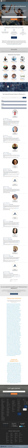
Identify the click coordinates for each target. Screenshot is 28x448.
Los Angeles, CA (12, 440)
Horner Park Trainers (18, 368)
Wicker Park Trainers (12, 364)
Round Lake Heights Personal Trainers (16, 352)
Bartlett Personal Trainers (10, 327)
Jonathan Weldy (6, 271)
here (13, 424)
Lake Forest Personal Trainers (10, 348)
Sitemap (13, 411)
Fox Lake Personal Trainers (10, 354)
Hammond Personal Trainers (15, 342)
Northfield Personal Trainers (10, 338)
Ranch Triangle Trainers (16, 369)
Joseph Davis (6, 78)
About (7, 400)
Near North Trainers (18, 375)
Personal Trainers (15, 328)
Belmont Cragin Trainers (13, 363)
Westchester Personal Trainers (13, 308)
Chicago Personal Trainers (15, 329)
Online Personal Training (8, 412)
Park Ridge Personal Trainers (17, 326)
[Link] (3, 1)
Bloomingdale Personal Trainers (11, 318)
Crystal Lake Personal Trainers (13, 349)
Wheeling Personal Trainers (10, 337)
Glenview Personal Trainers (15, 335)
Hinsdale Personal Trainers (10, 303)
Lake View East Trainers (16, 378)
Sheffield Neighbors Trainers (14, 370)
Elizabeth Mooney (7, 169)
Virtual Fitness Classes (8, 415)
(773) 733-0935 (15, 425)
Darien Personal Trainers (12, 304)
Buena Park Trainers (13, 379)
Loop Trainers (13, 377)
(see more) (17, 122)
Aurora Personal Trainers (10, 328)
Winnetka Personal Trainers (17, 337)
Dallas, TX (12, 434)
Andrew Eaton (22, 61)
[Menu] (27, 1)
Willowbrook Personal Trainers (15, 306)
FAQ (12, 410)
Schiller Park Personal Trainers (15, 317)
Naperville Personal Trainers (12, 316)
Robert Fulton (6, 186)
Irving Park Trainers (10, 369)
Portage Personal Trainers (10, 353)
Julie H (4, 220)
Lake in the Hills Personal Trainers (16, 347)
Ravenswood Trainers (17, 377)
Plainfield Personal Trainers (15, 325)
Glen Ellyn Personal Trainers (15, 309)
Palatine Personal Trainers (12, 334)
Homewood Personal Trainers (15, 336)
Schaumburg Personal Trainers (10, 323)
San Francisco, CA (20, 437)
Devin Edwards (6, 203)
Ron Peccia (5, 135)
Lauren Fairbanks (14, 61)
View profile (5, 63)
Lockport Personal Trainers (15, 322)
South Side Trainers (17, 380)
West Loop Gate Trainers (14, 367)
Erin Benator (6, 118)
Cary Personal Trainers (14, 346)
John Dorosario (14, 78)
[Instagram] (5, 427)
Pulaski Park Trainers (15, 365)
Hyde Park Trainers (12, 380)
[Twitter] (5, 425)
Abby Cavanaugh (6, 254)
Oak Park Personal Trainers (17, 314)
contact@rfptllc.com (15, 426)
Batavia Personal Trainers (17, 327)
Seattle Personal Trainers (12, 355)
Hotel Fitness (14, 404)
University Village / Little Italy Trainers (14, 366)
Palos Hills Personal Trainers (10, 314)
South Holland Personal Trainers (13, 339)
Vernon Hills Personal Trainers (13, 345)
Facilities (19, 404)
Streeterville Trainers (9, 376)
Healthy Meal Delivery (19, 410)
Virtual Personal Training (8, 409)
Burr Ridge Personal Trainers (15, 305)
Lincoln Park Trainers (12, 375)
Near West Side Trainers (12, 368)
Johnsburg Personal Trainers (17, 353)
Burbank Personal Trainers (15, 312)
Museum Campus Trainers (16, 373)
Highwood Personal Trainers (12, 344)
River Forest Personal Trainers (16, 313)
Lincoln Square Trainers (10, 378)
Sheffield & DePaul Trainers (10, 374)
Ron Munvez (22, 78)
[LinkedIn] (7, 425)
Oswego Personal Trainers (12, 333)
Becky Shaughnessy (7, 237)
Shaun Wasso (6, 152)
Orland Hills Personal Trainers (13, 324)
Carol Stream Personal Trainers (11, 315)
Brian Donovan (5, 61)
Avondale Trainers (18, 364)
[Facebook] (4, 425)
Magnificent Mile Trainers (16, 376)
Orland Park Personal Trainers (13, 319)
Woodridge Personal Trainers (10, 307)
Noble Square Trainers (9, 365)
